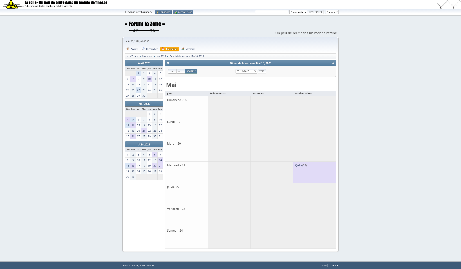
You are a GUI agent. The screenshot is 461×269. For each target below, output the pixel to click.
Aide (324, 265)
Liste (172, 71)
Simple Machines (146, 265)
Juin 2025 (144, 144)
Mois (180, 71)
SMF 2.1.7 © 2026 (130, 265)
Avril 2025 (144, 63)
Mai (171, 85)
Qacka (298, 165)
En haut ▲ (334, 265)
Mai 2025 (144, 103)
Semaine (191, 71)
